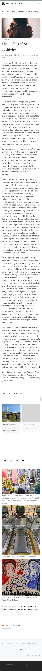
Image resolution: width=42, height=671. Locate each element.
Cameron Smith (12, 55)
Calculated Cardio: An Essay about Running (19, 556)
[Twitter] (23, 460)
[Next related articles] (38, 399)
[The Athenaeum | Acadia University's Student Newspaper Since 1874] (3, 3)
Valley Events (13, 625)
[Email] (17, 460)
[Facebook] (5, 460)
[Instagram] (11, 460)
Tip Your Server (26, 428)
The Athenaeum (16, 665)
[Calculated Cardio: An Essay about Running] (21, 530)
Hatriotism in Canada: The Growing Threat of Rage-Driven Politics (19, 598)
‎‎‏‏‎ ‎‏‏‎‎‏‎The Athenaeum (32, 609)
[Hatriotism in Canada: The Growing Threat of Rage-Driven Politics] (21, 577)
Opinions (11, 11)
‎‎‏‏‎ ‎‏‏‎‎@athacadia (31, 606)
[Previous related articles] (33, 399)
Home (4, 11)
